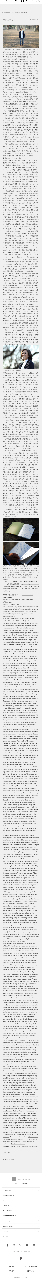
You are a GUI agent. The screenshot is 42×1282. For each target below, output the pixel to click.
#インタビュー (7, 1152)
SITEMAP (5, 1236)
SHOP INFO (6, 1221)
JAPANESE (15, 1251)
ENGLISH (27, 1251)
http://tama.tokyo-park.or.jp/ (28, 581)
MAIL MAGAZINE (8, 1211)
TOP (3, 12)
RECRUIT (6, 1231)
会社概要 (11, 1266)
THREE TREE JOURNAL (13, 12)
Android (24, 1183)
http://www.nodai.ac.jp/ (18, 1144)
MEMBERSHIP (7, 1190)
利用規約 (11, 1271)
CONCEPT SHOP (8, 1226)
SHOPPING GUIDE (8, 1195)
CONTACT (6, 1205)
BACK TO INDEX (9, 1159)
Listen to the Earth (27, 595)
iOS (15, 1183)
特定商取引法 (30, 1271)
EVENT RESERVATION (9, 1216)
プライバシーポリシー (30, 1266)
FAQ (4, 1200)
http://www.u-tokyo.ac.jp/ (11, 1141)
